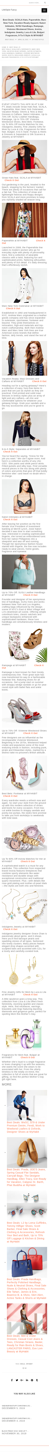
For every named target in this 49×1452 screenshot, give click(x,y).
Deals (22, 1364)
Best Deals (9, 39)
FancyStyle (39, 39)
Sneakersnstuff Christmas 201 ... (17, 1406)
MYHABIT (29, 1364)
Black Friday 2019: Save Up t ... (15, 1431)
